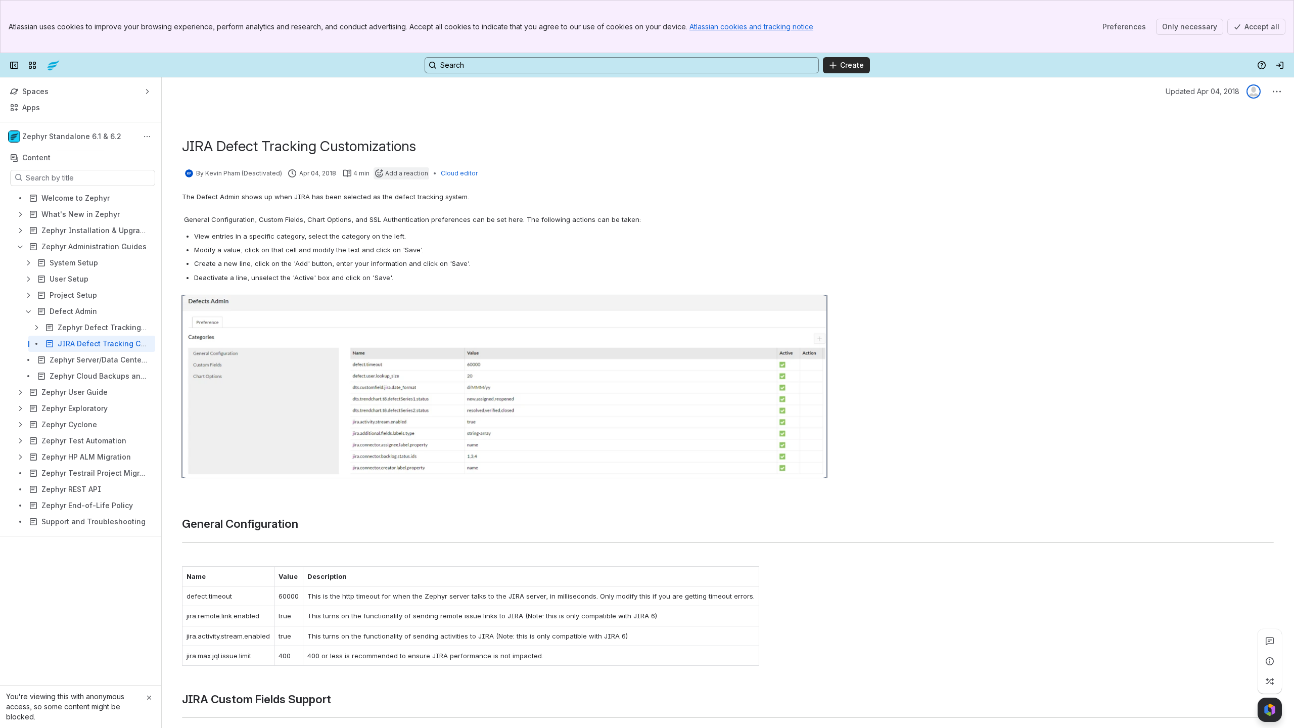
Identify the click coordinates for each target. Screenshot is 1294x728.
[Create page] (1270, 681)
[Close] (149, 698)
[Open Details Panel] (1270, 661)
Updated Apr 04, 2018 (1202, 91)
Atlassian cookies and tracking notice (751, 26)
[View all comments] (1270, 641)
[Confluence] (53, 65)
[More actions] (147, 136)
